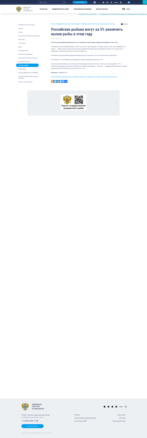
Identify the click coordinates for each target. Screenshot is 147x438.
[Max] (95, 2)
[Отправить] (66, 81)
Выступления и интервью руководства (29, 35)
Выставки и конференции (25, 54)
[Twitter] (60, 81)
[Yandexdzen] (99, 2)
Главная (53, 24)
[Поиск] (64, 2)
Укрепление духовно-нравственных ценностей (28, 77)
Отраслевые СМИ (23, 50)
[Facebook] (63, 81)
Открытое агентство (102, 9)
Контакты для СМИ (80, 421)
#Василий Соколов (68, 77)
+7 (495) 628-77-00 (29, 421)
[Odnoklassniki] (52, 81)
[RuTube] (116, 2)
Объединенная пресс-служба (60, 9)
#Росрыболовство (111, 77)
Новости (20, 28)
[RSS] (121, 2)
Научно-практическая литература (27, 58)
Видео (20, 47)
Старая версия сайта (119, 421)
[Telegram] (103, 2)
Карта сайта (122, 415)
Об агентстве (43, 9)
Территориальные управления (82, 9)
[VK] (107, 2)
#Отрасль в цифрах (86, 77)
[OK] (111, 2)
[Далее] (116, 102)
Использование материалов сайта (85, 418)
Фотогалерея (22, 43)
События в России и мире (25, 82)
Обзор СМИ (21, 39)
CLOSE (144, 2)
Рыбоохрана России (24, 61)
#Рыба (53, 77)
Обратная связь (80, 2)
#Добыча (77, 77)
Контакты (122, 418)
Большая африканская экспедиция (28, 72)
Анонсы (20, 32)
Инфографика (22, 69)
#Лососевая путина (99, 77)
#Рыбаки (58, 77)
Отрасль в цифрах (23, 65)
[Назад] (30, 102)
